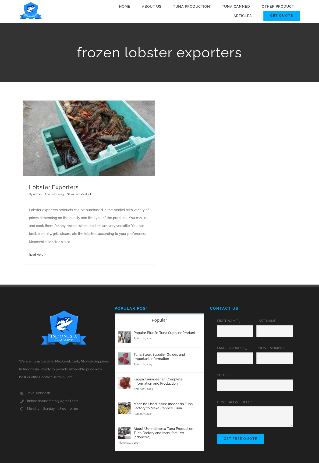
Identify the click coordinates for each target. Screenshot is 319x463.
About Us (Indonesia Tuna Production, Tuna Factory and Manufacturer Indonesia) (164, 433)
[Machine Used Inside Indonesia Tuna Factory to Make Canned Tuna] (124, 406)
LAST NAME (266, 321)
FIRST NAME (228, 321)
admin (37, 194)
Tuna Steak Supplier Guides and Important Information (159, 356)
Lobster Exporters (54, 187)
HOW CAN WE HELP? (235, 402)
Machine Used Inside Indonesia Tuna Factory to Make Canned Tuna (163, 406)
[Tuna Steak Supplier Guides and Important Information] (124, 356)
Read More (36, 254)
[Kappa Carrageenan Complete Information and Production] (124, 381)
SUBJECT (224, 375)
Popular (159, 320)
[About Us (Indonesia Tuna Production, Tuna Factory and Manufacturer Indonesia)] (124, 430)
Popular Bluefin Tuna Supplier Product (164, 333)
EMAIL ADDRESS (232, 348)
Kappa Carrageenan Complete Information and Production (158, 381)
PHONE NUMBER (270, 348)
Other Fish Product (79, 194)
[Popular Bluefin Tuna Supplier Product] (124, 335)
